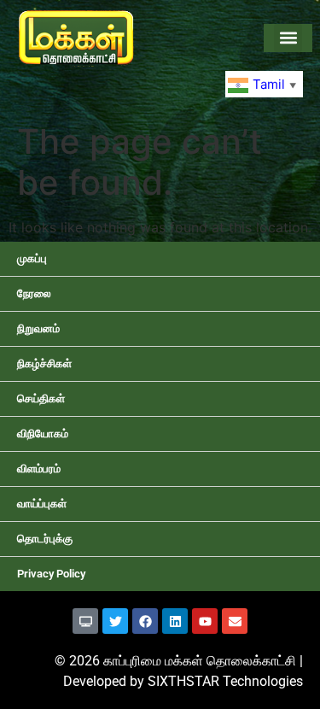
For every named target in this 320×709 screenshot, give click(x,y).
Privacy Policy (51, 573)
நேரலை (34, 293)
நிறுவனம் (38, 328)
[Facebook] (145, 621)
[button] (288, 38)
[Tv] (85, 621)
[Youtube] (205, 621)
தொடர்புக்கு (45, 538)
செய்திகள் (41, 398)
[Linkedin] (175, 621)
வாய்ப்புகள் (42, 503)
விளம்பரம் (39, 468)
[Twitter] (115, 621)
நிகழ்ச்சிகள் (44, 363)
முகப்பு (32, 258)
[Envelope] (234, 621)
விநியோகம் (42, 433)
